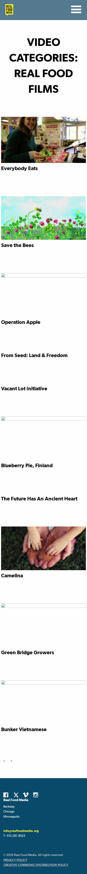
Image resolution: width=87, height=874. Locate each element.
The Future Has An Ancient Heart (39, 499)
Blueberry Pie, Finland (27, 465)
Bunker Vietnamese (24, 729)
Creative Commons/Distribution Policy (35, 865)
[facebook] (6, 794)
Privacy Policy (15, 860)
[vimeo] (26, 794)
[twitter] (17, 794)
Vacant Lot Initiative (24, 388)
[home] (8, 10)
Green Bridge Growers (27, 652)
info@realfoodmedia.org (21, 831)
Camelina (12, 575)
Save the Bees (17, 245)
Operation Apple (20, 322)
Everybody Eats (19, 168)
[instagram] (36, 794)
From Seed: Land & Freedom (34, 355)
